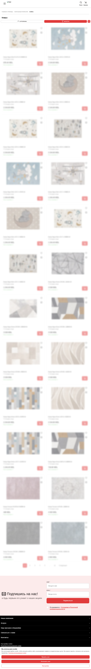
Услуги (3, 623)
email (49, 590)
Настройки (45, 666)
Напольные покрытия (21, 11)
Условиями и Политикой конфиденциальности (64, 608)
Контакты (4, 637)
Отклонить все (45, 661)
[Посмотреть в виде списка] (89, 21)
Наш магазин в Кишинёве (11, 628)
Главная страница (7, 11)
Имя (48, 582)
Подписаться (67, 600)
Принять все (45, 657)
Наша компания (7, 618)
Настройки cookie (6, 644)
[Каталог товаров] (4, 3)
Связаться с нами (8, 633)
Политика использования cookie (11, 646)
